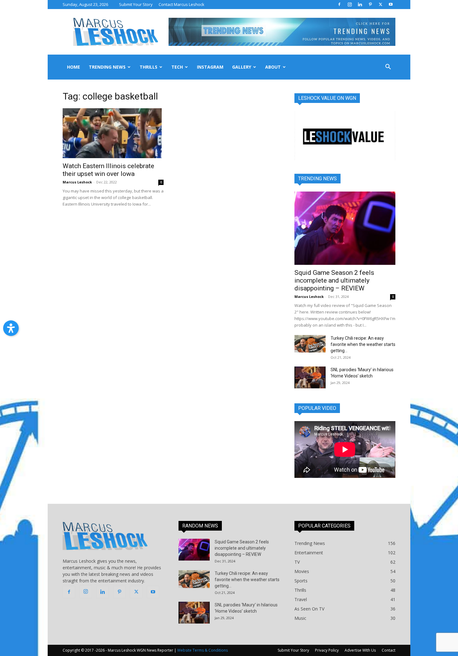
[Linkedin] (360, 4)
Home (73, 67)
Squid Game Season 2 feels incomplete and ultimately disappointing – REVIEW (334, 280)
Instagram (210, 67)
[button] (387, 67)
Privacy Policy (327, 650)
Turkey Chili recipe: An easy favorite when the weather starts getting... (363, 344)
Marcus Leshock (77, 182)
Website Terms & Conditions (202, 650)
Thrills (148, 67)
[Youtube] (390, 4)
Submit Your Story (136, 4)
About (273, 67)
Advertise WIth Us (360, 650)
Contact (388, 650)
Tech (177, 67)
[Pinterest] (370, 4)
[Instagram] (349, 4)
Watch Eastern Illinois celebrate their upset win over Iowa (108, 169)
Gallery (241, 67)
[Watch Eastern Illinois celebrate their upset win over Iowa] (113, 133)
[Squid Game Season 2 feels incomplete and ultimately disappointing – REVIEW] (344, 228)
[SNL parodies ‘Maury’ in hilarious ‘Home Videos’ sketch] (310, 377)
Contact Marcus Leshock (181, 4)
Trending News (107, 67)
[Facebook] (339, 4)
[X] (380, 4)
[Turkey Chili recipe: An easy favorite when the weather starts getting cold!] (310, 343)
